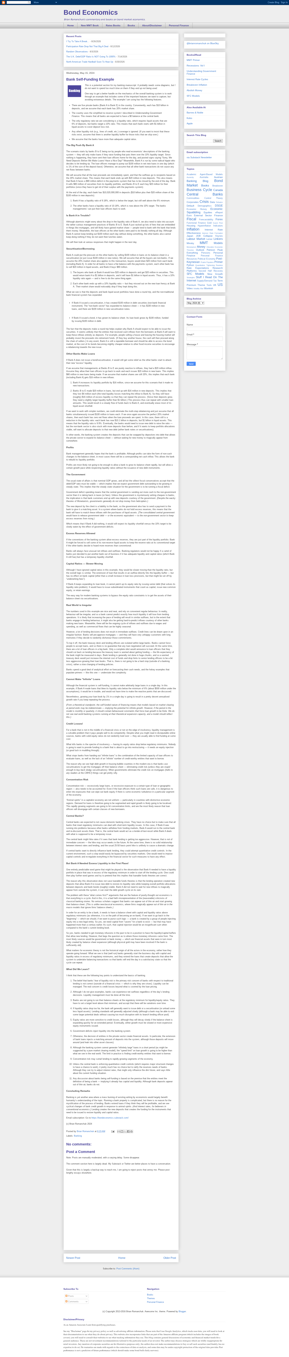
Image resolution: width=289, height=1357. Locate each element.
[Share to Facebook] (128, 1131)
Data (212, 202)
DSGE (219, 205)
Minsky (190, 243)
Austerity (190, 177)
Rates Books (113, 25)
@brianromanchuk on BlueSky (203, 43)
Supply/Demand (204, 281)
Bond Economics (91, 12)
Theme (201, 285)
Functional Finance (196, 223)
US (220, 284)
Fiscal (191, 219)
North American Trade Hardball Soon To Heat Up (89, 62)
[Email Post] (112, 1131)
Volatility (196, 288)
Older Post (169, 1257)
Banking (78, 1136)
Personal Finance (179, 25)
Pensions (205, 253)
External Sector (203, 215)
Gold (209, 223)
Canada (218, 190)
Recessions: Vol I (196, 65)
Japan (190, 235)
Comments (73, 1301)
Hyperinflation (204, 226)
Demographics (205, 206)
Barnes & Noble (195, 112)
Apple (190, 123)
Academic (191, 174)
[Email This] (118, 1131)
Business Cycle (199, 190)
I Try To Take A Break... (77, 41)
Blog (205, 181)
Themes (151, 1298)
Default (190, 205)
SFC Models (193, 95)
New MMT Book (90, 25)
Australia (204, 177)
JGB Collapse (204, 235)
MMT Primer (193, 60)
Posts (70, 1296)
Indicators (218, 226)
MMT (204, 243)
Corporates (193, 202)
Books (131, 25)
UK (214, 285)
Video (190, 288)
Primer (218, 262)
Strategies (191, 277)
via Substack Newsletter (199, 157)
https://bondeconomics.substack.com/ (110, 1118)
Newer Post (73, 1257)
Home (70, 25)
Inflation (193, 229)
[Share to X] (125, 1131)
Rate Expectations (198, 268)
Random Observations (77, 51)
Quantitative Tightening (205, 265)
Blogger (182, 1311)
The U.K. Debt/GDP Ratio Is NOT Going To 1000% (91, 56)
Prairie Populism (207, 262)
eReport (219, 212)
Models (218, 243)
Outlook (200, 250)
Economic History (197, 209)
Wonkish (208, 288)
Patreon (211, 250)
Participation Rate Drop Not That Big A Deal (87, 46)
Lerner (209, 239)
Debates (219, 202)
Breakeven (217, 186)
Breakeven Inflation (197, 84)
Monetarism (191, 247)
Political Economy (206, 259)
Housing (191, 225)
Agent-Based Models (211, 174)
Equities (208, 212)
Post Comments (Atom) (127, 1268)
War (202, 288)
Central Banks (205, 194)
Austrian (218, 177)
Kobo (189, 118)
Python (190, 265)
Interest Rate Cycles (197, 79)
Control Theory (213, 198)
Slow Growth (215, 274)
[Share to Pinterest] (131, 1131)
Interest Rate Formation (212, 233)
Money (201, 246)
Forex (219, 219)
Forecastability (206, 219)
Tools (209, 285)
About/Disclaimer (152, 25)
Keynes (219, 236)
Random (219, 265)
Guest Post (218, 223)
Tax (215, 281)
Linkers (218, 238)
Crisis (204, 202)
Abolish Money (194, 90)
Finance (218, 215)
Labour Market (196, 238)
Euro (189, 215)
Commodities (193, 198)
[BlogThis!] (122, 1131)
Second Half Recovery (211, 271)
